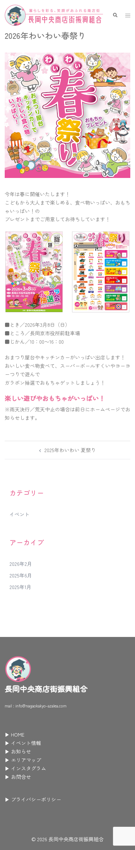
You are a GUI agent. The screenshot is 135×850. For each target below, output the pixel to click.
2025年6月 (20, 575)
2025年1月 (20, 587)
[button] (114, 15)
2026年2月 (20, 563)
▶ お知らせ (18, 751)
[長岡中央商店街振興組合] (54, 14)
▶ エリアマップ (23, 760)
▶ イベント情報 (23, 743)
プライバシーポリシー (36, 799)
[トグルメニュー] (127, 15)
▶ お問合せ (18, 776)
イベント (19, 514)
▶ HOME (14, 734)
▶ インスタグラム (25, 768)
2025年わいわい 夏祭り (70, 450)
